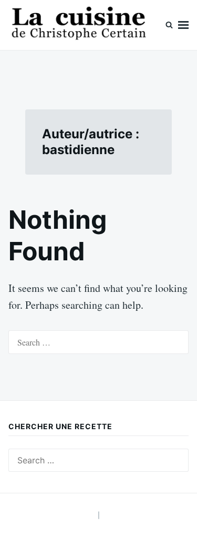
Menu (183, 25)
